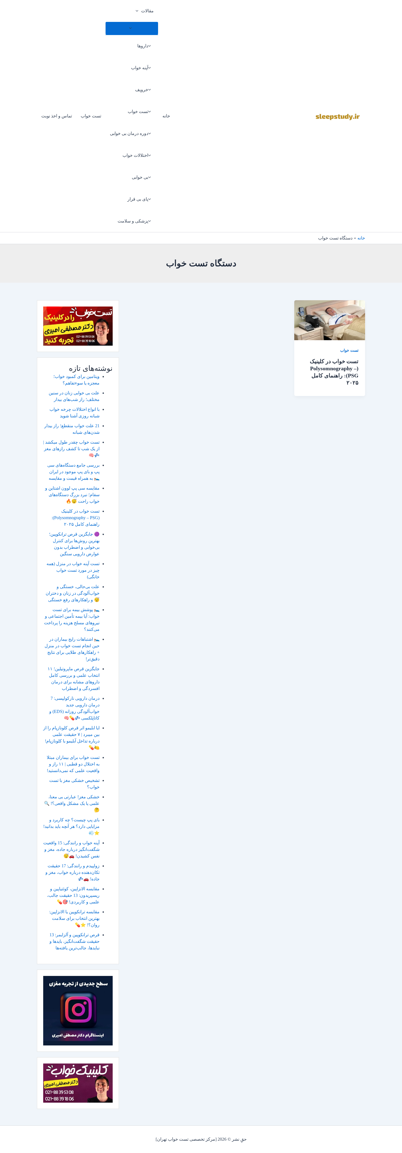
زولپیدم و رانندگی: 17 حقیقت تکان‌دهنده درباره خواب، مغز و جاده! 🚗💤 (72, 872)
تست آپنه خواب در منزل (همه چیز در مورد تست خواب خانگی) (73, 570)
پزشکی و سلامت (133, 221)
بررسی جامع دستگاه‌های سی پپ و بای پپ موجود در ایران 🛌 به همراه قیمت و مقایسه (73, 472)
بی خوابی (140, 177)
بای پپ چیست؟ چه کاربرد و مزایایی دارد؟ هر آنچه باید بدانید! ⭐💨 (71, 826)
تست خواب (138, 111)
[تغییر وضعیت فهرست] (132, 28)
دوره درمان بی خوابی (129, 133)
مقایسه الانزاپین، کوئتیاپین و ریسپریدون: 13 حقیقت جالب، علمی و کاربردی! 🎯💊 (73, 895)
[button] (138, 11)
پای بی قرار (137, 199)
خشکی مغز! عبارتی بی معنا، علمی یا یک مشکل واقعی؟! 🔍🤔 (72, 803)
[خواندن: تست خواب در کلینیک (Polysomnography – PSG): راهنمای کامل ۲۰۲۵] (329, 319)
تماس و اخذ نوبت (56, 116)
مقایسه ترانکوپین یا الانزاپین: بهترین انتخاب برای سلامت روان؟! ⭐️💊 (74, 918)
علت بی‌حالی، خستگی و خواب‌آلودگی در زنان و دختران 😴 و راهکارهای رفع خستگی (73, 593)
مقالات (147, 10)
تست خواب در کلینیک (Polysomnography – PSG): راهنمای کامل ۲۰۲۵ (76, 518)
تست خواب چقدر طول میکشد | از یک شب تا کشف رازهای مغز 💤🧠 (71, 449)
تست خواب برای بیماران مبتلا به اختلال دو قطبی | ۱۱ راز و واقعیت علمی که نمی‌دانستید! (73, 764)
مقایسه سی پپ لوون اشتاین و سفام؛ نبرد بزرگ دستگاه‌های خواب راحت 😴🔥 (72, 495)
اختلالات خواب (135, 155)
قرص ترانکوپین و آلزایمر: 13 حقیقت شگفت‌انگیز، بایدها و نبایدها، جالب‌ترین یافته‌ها (74, 941)
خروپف (141, 89)
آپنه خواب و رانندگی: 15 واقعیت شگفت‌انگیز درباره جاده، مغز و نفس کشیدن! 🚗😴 (71, 849)
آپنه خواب (139, 67)
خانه (166, 116)
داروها (142, 46)
